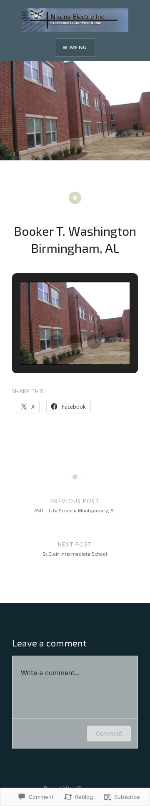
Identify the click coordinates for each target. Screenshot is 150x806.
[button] (55, 341)
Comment (109, 733)
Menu (78, 47)
